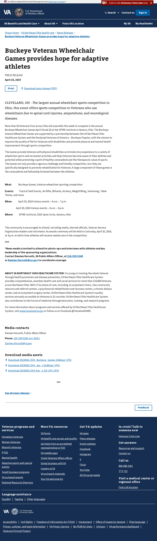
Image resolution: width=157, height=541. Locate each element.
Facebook (85, 449)
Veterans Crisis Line (129, 436)
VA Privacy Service (59, 526)
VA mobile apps (49, 453)
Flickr (83, 464)
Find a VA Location (73, 23)
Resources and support (131, 448)
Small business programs (15, 472)
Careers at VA (48, 468)
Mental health (9, 457)
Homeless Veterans (12, 437)
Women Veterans (11, 442)
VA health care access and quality (59, 438)
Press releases (87, 438)
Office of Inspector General (110, 522)
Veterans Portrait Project (17, 531)
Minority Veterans (11, 447)
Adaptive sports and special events (17, 465)
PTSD (5, 452)
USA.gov (100, 526)
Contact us (128, 12)
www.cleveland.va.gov (32, 311)
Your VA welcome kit (52, 479)
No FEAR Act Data (82, 526)
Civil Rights (27, 522)
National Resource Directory (17, 482)
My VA (127, 23)
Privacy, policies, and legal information (24, 526)
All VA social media (90, 475)
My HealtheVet (144, 23)
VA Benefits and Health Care (20, 23)
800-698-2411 (126, 466)
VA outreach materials (53, 473)
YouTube (85, 470)
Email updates (88, 444)
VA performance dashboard (124, 526)
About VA (49, 23)
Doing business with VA (53, 463)
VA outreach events (12, 477)
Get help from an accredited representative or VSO (56, 445)
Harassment (85, 522)
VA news (84, 433)
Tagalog (18, 499)
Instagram (85, 454)
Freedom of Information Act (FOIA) (56, 522)
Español (6, 499)
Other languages (36, 499)
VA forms (45, 433)
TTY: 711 (123, 471)
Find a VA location (128, 487)
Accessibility (10, 522)
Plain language (137, 522)
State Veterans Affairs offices (56, 458)
